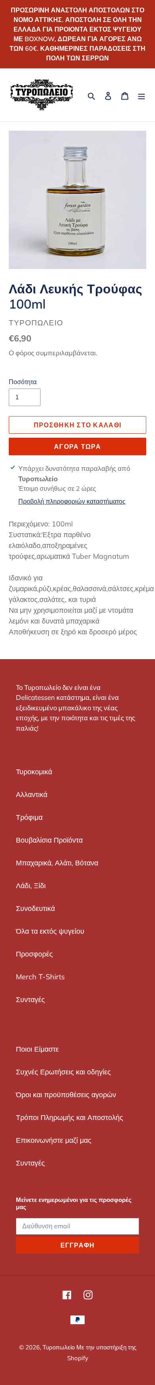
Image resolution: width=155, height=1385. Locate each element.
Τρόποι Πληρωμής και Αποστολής (69, 1117)
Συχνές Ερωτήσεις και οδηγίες (63, 1071)
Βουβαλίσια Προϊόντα (49, 840)
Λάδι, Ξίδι (31, 885)
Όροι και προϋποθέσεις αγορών (66, 1094)
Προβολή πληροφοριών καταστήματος (72, 501)
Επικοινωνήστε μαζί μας (53, 1140)
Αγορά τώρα (77, 446)
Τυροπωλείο (59, 1347)
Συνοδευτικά (35, 908)
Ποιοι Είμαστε (37, 1049)
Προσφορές (34, 954)
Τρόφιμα (29, 817)
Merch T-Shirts (40, 976)
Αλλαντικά (31, 794)
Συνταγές (30, 999)
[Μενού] (141, 95)
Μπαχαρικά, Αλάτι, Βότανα (57, 862)
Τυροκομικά (34, 771)
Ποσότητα (23, 382)
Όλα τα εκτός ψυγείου (50, 931)
